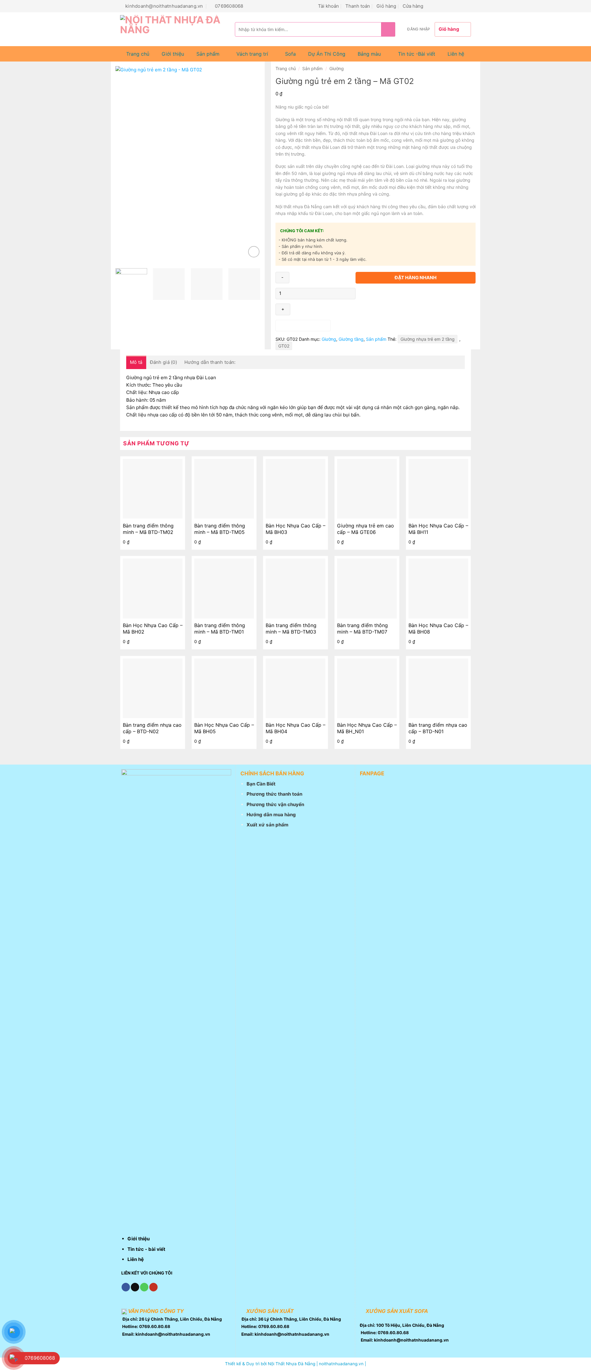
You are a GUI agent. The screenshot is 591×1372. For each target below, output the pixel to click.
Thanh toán (357, 6)
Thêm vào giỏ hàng (303, 325)
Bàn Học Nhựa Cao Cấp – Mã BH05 (224, 728)
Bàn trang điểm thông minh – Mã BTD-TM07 (362, 628)
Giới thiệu (173, 54)
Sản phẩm (207, 54)
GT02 (283, 345)
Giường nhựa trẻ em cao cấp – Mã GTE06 (365, 529)
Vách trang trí (252, 54)
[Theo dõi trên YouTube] (467, 6)
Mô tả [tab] (136, 362)
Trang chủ (137, 54)
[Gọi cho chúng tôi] (452, 6)
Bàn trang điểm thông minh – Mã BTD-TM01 (219, 628)
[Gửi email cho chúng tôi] (445, 6)
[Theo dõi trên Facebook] (430, 6)
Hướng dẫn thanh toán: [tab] (209, 362)
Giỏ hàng (386, 6)
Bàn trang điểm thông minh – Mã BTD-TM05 (219, 529)
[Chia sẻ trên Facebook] (361, 291)
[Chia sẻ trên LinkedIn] (403, 291)
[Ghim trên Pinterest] (392, 291)
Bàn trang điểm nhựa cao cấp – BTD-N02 (152, 728)
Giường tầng (351, 339)
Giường (336, 68)
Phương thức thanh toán (274, 794)
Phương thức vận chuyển (275, 804)
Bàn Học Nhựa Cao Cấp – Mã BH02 (153, 628)
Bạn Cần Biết (261, 784)
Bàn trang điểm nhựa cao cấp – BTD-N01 (437, 728)
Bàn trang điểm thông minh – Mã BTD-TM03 (291, 628)
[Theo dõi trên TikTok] (438, 6)
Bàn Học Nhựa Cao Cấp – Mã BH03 (295, 529)
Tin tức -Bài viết (416, 54)
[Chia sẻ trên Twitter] (371, 291)
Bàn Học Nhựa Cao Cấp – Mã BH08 (438, 628)
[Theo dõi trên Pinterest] (460, 6)
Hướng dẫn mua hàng (271, 814)
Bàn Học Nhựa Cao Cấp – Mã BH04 (295, 728)
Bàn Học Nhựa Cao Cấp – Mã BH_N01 (367, 728)
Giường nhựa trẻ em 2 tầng (427, 339)
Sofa (290, 54)
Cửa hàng (413, 6)
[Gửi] (388, 29)
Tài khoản (328, 6)
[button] (418, 29)
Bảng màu (369, 54)
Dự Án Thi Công (326, 54)
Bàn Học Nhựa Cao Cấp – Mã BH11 (438, 529)
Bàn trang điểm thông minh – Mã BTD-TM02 (148, 529)
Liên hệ (456, 54)
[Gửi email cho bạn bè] (382, 291)
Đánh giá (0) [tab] (163, 362)
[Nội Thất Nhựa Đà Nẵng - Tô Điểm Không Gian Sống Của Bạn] (173, 29)
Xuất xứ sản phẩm (267, 825)
